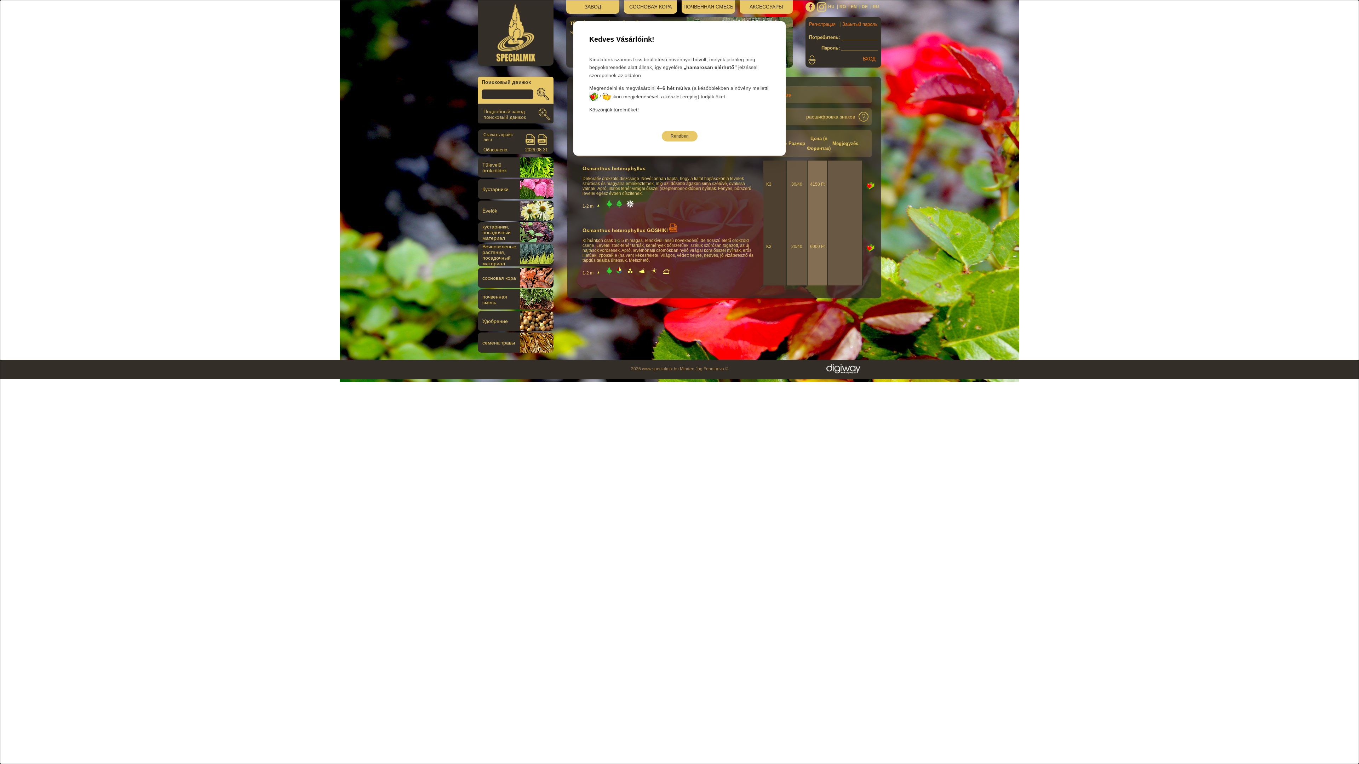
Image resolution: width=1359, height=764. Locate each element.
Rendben (680, 136)
